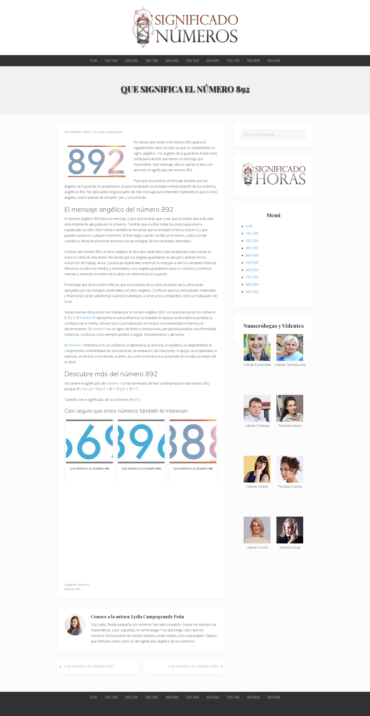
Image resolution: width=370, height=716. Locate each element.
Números (83, 585)
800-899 (252, 284)
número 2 (75, 345)
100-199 (252, 233)
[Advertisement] (141, 531)
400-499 (252, 255)
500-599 (252, 262)
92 (138, 399)
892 (78, 589)
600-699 (252, 270)
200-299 (252, 240)
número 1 (114, 383)
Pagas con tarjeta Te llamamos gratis (257, 383)
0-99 (249, 226)
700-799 (252, 277)
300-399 (252, 248)
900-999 (252, 291)
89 (131, 399)
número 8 (87, 317)
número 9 (99, 328)
